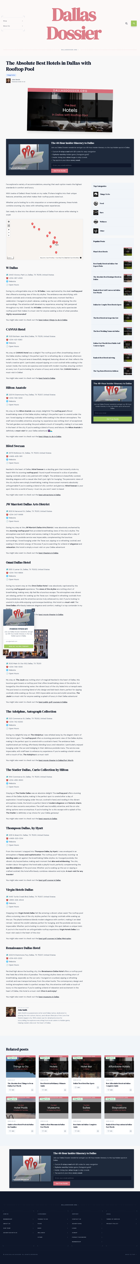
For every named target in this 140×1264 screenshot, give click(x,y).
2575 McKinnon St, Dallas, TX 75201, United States (30, 453)
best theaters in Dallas (48, 553)
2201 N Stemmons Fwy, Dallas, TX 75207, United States (32, 394)
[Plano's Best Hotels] (112, 251)
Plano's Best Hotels (100, 251)
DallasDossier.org (69, 49)
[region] (44, 239)
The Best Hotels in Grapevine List (105, 318)
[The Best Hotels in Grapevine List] (128, 318)
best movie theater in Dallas (51, 614)
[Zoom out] (8, 232)
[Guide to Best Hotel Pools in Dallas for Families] (21, 1108)
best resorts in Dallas (48, 818)
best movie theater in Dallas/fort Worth (56, 760)
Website (12, 281)
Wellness (41, 1232)
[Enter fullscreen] (8, 225)
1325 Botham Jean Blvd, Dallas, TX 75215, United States (32, 336)
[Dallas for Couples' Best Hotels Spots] (128, 305)
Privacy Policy (112, 1223)
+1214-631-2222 (15, 958)
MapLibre (42, 258)
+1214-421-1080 (15, 339)
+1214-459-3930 (16, 780)
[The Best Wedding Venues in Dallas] (128, 331)
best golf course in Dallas (50, 880)
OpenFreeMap (50, 258)
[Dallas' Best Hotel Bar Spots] (86, 1066)
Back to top (130, 1254)
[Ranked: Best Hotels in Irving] (128, 358)
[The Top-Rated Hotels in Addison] (128, 371)
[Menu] (134, 23)
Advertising (77, 1223)
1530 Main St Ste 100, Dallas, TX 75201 (25, 663)
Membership (7, 1219)
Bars (39, 1228)
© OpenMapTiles (59, 258)
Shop (5, 21)
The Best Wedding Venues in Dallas (106, 331)
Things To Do (11, 75)
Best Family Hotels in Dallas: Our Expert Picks (105, 264)
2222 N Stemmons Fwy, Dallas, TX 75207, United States (32, 955)
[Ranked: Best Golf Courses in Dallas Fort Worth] (128, 291)
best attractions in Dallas (50, 495)
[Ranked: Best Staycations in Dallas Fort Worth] (119, 1108)
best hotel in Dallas (47, 378)
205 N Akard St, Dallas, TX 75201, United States (29, 835)
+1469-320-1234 (16, 838)
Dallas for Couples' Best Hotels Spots (107, 304)
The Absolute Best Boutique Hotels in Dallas (107, 278)
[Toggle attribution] (80, 258)
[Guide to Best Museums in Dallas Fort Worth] (53, 1108)
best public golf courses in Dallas (53, 702)
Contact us (76, 1219)
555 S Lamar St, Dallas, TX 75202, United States (29, 569)
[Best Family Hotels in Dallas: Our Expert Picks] (128, 265)
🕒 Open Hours (12, 285)
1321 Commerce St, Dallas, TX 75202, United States (30, 718)
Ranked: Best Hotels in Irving (104, 358)
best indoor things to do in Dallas (53, 320)
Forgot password (79, 1237)
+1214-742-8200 (16, 722)
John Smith (16, 79)
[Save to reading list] (32, 1090)
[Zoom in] (8, 229)
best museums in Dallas (49, 997)
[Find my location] (8, 221)
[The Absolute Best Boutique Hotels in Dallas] (128, 278)
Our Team (6, 1228)
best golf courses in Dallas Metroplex (55, 938)
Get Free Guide (59, 171)
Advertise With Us (10, 1232)
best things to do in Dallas (50, 436)
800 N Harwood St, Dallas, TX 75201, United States (30, 511)
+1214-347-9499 (16, 514)
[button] (47, 235)
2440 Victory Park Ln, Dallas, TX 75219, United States (31, 275)
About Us (6, 26)
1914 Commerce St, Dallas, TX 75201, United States (30, 777)
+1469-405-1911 (15, 456)
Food (40, 1223)
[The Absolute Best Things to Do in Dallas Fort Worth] (21, 1066)
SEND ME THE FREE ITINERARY (19, 646)
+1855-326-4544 (16, 900)
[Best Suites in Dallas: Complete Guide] (86, 1108)
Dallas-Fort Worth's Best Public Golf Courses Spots (106, 344)
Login (74, 1228)
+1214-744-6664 (16, 572)
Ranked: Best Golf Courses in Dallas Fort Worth (106, 291)
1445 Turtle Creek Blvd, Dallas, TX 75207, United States (32, 896)
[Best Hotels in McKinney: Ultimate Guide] (53, 1066)
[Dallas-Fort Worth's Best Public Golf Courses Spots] (128, 344)
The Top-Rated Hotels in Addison (105, 371)
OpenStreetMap (74, 258)
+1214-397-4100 (16, 278)
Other (40, 1237)
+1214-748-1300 (16, 667)
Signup (74, 1232)
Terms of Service (113, 1219)
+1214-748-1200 (15, 398)
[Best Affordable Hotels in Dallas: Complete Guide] (119, 1066)
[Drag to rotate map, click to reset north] (8, 235)
